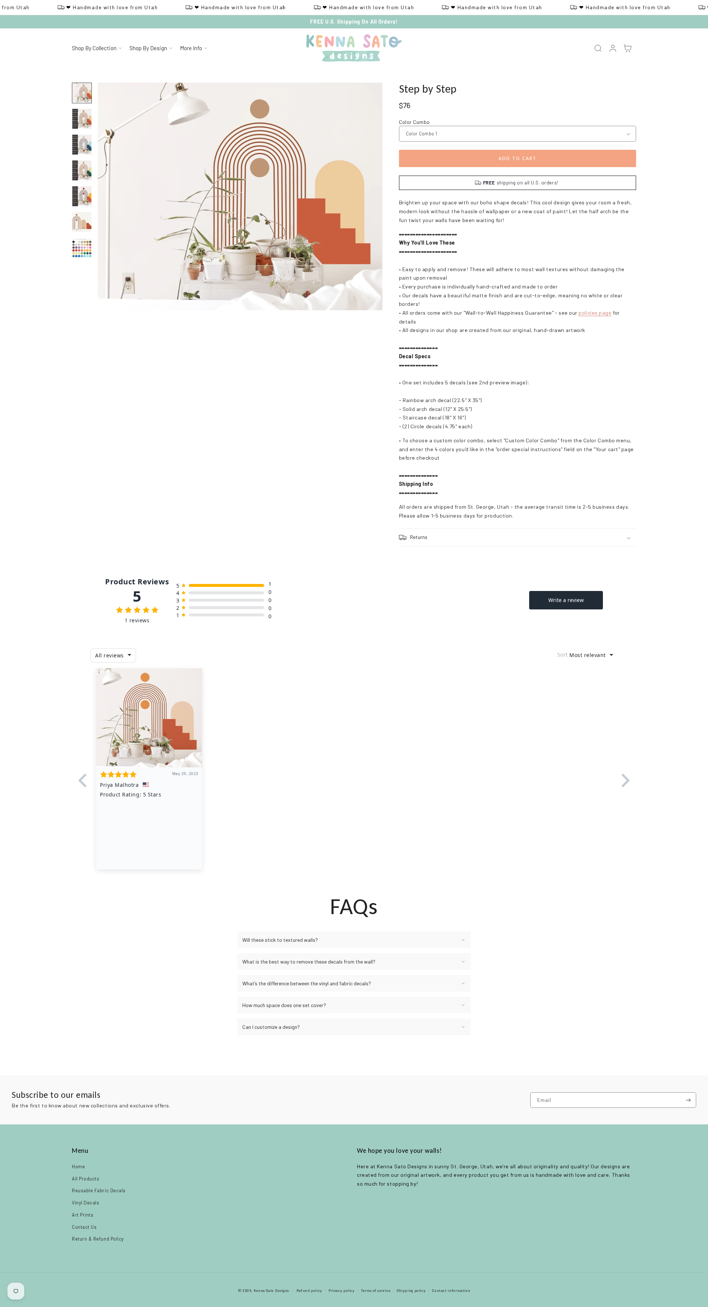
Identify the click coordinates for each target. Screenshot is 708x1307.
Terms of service (376, 1290)
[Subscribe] (688, 1100)
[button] (96, 48)
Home (78, 1166)
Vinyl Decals (85, 1203)
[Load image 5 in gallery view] (81, 196)
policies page (595, 313)
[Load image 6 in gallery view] (81, 222)
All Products (85, 1179)
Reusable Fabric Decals (99, 1190)
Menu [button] (80, 1151)
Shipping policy (411, 1290)
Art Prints (82, 1215)
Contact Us (84, 1227)
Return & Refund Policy (98, 1239)
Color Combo (414, 122)
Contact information (451, 1290)
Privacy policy (342, 1290)
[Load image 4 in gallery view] (81, 170)
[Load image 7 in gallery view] (81, 248)
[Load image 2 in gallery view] (81, 119)
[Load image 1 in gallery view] (81, 93)
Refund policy (309, 1290)
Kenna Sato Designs (271, 1290)
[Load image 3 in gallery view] (81, 145)
